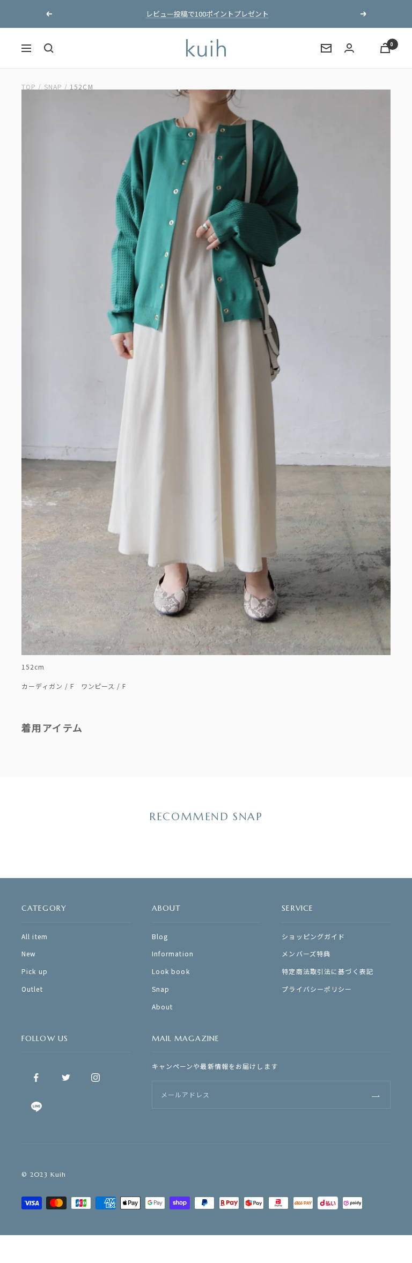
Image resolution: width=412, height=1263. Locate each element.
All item (34, 936)
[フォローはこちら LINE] (36, 1107)
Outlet (32, 988)
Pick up (34, 971)
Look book (171, 971)
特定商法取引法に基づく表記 (327, 971)
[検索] (49, 48)
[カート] (385, 48)
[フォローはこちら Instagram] (95, 1078)
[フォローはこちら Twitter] (65, 1078)
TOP (28, 86)
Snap (161, 988)
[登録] (376, 1094)
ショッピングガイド (313, 936)
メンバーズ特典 (306, 953)
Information (173, 953)
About (162, 1006)
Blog (160, 936)
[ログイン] (349, 48)
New (28, 953)
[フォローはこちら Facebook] (36, 1078)
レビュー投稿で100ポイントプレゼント (207, 14)
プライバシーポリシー (317, 988)
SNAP (53, 86)
